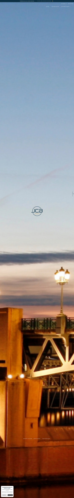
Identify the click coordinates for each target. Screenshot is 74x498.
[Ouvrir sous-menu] (70, 7)
